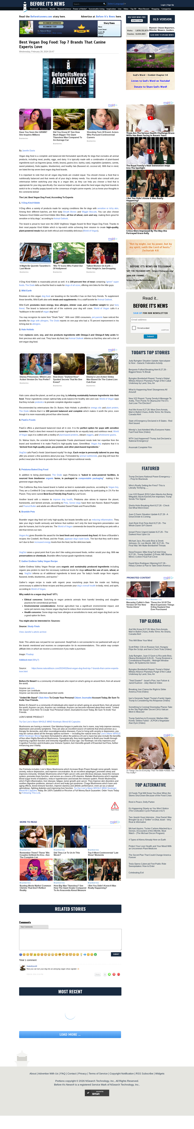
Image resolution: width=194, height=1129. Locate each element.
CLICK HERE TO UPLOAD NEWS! (162, 35)
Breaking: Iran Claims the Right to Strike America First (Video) (147, 690)
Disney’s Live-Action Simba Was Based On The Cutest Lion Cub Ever (102, 379)
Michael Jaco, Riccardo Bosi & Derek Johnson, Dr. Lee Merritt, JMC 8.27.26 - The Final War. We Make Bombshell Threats (149, 543)
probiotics (39, 402)
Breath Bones (69, 212)
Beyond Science (64, 9)
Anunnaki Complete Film (140, 447)
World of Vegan (90, 231)
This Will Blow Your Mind (140, 640)
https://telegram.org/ (163, 271)
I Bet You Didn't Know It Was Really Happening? (102, 887)
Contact (71, 1073)
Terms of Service (98, 1073)
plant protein (112, 408)
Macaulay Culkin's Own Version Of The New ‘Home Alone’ (138, 604)
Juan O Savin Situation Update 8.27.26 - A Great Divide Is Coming (148, 515)
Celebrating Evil (136, 873)
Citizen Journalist (83, 698)
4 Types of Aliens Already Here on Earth (147, 840)
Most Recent (143, 9)
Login (163, 5)
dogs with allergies (39, 321)
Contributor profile (44, 33)
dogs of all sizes (72, 285)
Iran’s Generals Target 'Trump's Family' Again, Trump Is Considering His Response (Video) (150, 699)
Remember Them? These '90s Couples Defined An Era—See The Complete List (35, 855)
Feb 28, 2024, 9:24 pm (35, 974)
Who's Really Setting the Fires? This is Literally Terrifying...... (147, 486)
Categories (166, 9)
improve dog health (62, 499)
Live (119, 9)
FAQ (62, 1073)
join (32, 688)
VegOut (22, 452)
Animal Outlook (60, 218)
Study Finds (34, 626)
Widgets (159, 1073)
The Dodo (30, 285)
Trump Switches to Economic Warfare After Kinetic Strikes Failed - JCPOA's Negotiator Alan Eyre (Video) (149, 720)
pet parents (97, 317)
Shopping (155, 9)
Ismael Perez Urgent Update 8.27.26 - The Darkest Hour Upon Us (148, 533)
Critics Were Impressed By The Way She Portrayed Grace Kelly (146, 232)
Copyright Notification (122, 1073)
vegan (46, 312)
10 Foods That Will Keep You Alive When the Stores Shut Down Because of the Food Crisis (150, 794)
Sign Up (170, 5)
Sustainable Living (96, 9)
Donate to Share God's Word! (150, 86)
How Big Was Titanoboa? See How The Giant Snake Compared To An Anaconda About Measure (70, 888)
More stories (57, 33)
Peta (66, 503)
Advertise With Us (48, 1073)
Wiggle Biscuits (89, 212)
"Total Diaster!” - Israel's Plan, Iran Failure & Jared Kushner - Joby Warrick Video (149, 681)
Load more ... (70, 1034)
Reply (98, 974)
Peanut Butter (29, 506)
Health (52, 9)
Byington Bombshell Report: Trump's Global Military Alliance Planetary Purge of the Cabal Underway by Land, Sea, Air (150, 380)
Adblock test (25, 660)
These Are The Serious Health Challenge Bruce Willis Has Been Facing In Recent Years (150, 134)
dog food (46, 296)
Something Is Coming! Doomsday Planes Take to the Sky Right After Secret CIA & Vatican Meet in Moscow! (150, 709)
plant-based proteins (68, 435)
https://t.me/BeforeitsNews (140, 280)
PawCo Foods (28, 420)
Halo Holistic (27, 329)
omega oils (96, 408)
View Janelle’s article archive (32, 632)
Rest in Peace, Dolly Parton (142, 802)
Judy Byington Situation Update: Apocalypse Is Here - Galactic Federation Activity (149, 362)
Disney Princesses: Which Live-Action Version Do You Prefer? (35, 378)
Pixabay (30, 654)
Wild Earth (26, 291)
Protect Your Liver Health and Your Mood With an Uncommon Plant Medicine (150, 847)
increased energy (42, 542)
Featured (34, 9)
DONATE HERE (137, 20)
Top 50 (133, 9)
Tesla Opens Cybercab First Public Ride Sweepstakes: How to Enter (147, 865)
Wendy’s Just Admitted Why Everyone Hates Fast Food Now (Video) (149, 431)
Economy (44, 9)
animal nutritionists (88, 456)
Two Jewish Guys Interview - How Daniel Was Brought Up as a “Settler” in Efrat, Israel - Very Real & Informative (150, 819)
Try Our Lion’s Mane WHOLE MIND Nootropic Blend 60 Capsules (49, 722)
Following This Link (31, 793)
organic (49, 478)
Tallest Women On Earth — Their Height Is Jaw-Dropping (101, 267)
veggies (90, 435)
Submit (150, 336)
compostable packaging (90, 478)
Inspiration (111, 9)
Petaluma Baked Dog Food (34, 469)
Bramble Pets (28, 512)
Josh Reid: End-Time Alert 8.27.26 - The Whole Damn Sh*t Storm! (147, 524)
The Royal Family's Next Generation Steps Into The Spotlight (148, 166)
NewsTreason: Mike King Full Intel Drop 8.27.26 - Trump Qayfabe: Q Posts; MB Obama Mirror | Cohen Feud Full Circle (150, 554)
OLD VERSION (162, 19)
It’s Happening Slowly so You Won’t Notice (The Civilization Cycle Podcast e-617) (149, 809)
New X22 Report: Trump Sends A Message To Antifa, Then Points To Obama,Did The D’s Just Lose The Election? (150, 400)
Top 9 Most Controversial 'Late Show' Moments (103, 854)
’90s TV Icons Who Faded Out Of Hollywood (68, 267)
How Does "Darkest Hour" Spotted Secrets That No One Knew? (67, 379)
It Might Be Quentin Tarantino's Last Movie (35, 267)
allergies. (36, 324)
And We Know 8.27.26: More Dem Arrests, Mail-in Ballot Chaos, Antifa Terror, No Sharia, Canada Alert (150, 412)
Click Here (44, 698)
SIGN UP (137, 313)
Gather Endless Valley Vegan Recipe (39, 561)
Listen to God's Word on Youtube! (150, 80)
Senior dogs (75, 503)
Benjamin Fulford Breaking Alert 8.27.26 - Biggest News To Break (148, 370)
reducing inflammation (102, 520)
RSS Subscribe (144, 1073)
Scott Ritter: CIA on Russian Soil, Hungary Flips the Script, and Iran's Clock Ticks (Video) (150, 648)
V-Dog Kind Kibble (30, 203)
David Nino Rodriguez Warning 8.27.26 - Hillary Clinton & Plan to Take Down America (149, 564)
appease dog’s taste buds (77, 539)
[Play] (150, 56)
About (33, 1073)
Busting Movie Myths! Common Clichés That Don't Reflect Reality (35, 888)
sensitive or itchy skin (107, 208)
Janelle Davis (28, 150)
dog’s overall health (86, 586)
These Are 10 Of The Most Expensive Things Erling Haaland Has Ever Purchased (162, 606)
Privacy (82, 1073)
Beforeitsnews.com (41, 16)
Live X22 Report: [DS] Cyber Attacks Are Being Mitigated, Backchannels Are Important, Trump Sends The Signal (150, 496)
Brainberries (24, 272)
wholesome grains (107, 435)
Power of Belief (80, 9)
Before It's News (47, 3)
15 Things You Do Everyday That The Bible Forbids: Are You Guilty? (150, 771)
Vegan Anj (96, 444)
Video (126, 9)
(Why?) (35, 660)
